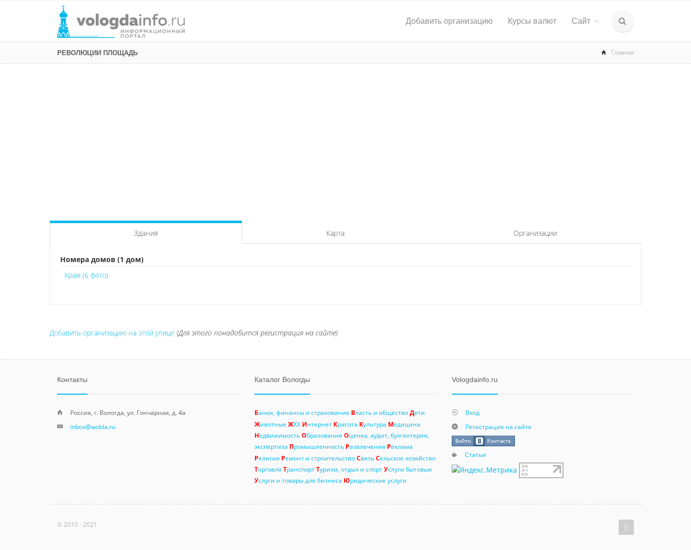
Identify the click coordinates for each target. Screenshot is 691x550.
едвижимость (277, 435)
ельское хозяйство (406, 458)
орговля (268, 469)
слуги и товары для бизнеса (298, 480)
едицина (404, 424)
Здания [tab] (146, 233)
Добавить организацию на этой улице (112, 332)
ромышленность (316, 446)
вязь (365, 458)
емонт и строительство (318, 458)
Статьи (475, 454)
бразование (321, 435)
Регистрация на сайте (498, 426)
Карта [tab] (335, 233)
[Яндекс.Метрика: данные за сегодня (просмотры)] (484, 470)
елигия (267, 458)
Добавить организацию (449, 21)
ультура (372, 424)
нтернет (317, 424)
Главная (622, 52)
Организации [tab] (535, 233)
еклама (400, 446)
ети (417, 412)
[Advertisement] (345, 139)
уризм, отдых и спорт (349, 469)
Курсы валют (532, 21)
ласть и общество (379, 412)
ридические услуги (375, 480)
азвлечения (365, 446)
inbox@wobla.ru (92, 426)
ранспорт (299, 469)
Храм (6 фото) (86, 275)
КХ (294, 424)
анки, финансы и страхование (302, 412)
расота (345, 424)
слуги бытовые (408, 469)
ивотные (270, 424)
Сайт (581, 21)
